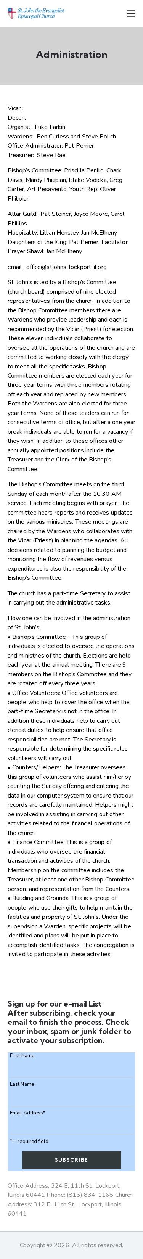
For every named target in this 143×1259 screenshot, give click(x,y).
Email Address (27, 1113)
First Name (22, 1056)
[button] (131, 13)
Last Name (22, 1084)
